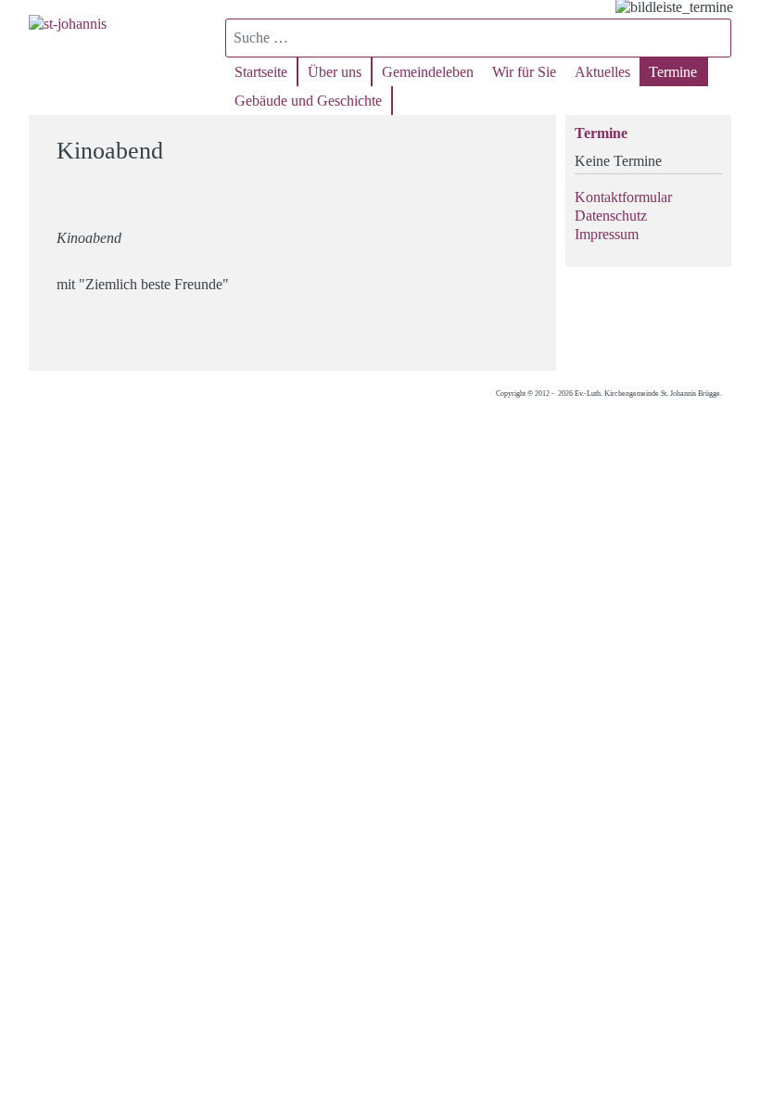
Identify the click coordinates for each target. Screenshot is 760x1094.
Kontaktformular (623, 197)
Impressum (607, 234)
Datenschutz (611, 215)
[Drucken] (531, 142)
